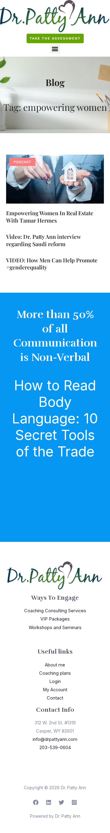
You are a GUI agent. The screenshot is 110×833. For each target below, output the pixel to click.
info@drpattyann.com (55, 739)
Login (55, 681)
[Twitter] (61, 802)
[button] (55, 48)
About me (55, 665)
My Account (55, 689)
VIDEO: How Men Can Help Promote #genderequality (51, 264)
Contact (55, 698)
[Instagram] (74, 802)
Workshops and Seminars (55, 627)
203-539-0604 (55, 747)
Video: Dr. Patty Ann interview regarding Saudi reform (43, 240)
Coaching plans (55, 673)
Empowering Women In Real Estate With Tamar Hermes (49, 216)
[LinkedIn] (48, 802)
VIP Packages (55, 619)
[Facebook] (35, 802)
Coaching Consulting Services (55, 610)
